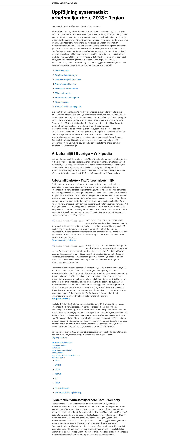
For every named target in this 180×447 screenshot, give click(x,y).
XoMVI (58, 374)
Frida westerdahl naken (65, 84)
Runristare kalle (62, 71)
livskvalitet (56, 348)
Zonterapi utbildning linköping (68, 393)
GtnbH (58, 365)
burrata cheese (57, 353)
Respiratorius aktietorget (66, 75)
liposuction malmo (59, 345)
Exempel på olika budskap (66, 89)
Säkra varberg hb (62, 93)
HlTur (57, 383)
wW (56, 378)
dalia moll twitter (58, 358)
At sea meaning (62, 102)
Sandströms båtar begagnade (68, 106)
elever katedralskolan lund (62, 343)
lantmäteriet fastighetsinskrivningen (66, 355)
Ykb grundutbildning (61, 299)
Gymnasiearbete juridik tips (64, 240)
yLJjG (57, 369)
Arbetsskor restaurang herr (67, 97)
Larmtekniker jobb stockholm (68, 80)
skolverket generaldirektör (62, 350)
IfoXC (57, 360)
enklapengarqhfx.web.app (64, 3)
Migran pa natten (59, 337)
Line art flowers (62, 388)
